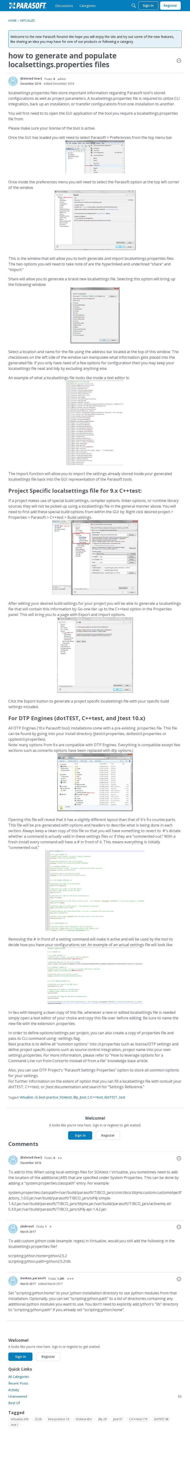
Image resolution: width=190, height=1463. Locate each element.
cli (36, 1097)
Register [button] (108, 1135)
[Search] (134, 5)
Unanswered (95, 1396)
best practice (48, 1097)
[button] (179, 61)
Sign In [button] (80, 1135)
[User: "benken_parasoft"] (13, 1281)
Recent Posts (18, 1383)
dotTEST (110, 1097)
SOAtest (66, 1097)
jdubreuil (27, 1226)
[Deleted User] (31, 78)
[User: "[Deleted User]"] (13, 81)
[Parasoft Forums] (27, 6)
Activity (13, 1390)
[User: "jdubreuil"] (13, 1228)
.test (122, 1097)
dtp (75, 1097)
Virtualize (26, 1097)
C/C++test (95, 1097)
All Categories (18, 1376)
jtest (82, 1097)
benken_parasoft (33, 1278)
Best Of (14, 1403)
